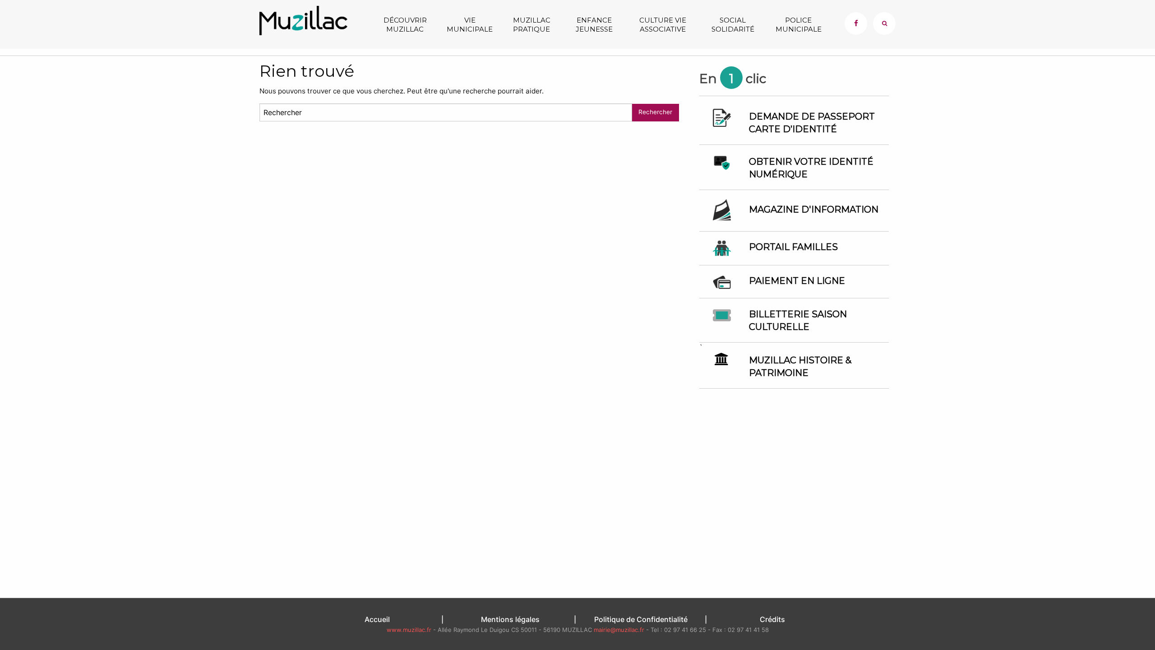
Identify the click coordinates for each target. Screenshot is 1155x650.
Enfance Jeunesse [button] (594, 24)
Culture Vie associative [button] (662, 24)
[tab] (884, 23)
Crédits (772, 619)
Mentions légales (510, 619)
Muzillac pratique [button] (531, 24)
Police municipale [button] (799, 24)
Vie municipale (470, 24)
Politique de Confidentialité (641, 619)
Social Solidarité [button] (732, 24)
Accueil (377, 619)
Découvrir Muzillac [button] (405, 24)
